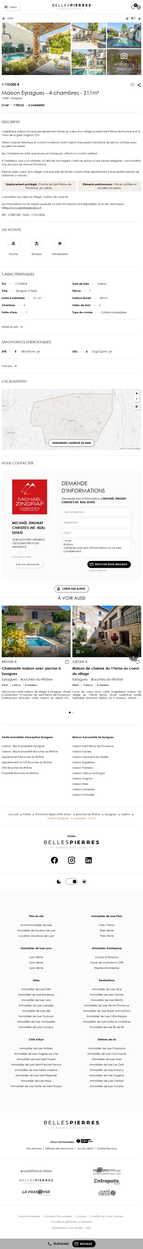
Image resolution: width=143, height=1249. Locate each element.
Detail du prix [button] (10, 326)
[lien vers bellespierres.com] (36, 1182)
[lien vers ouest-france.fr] (107, 1192)
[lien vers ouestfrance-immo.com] (36, 1171)
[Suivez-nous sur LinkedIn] (88, 859)
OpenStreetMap (133, 448)
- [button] (137, 399)
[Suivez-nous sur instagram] (71, 859)
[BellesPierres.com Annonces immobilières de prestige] (71, 7)
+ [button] (137, 393)
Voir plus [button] (7, 366)
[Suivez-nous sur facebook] (54, 859)
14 (11, 69)
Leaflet (122, 448)
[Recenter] (136, 406)
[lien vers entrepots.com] (107, 1181)
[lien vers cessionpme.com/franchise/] (36, 1192)
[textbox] (96, 513)
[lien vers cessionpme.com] (107, 1171)
